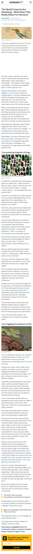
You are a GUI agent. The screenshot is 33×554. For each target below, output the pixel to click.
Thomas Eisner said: (15, 506)
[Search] (31, 2)
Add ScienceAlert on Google (12, 24)
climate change (9, 121)
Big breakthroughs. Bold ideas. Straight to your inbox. (18, 538)
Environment (5, 18)
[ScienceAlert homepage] (16, 2)
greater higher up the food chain (17, 455)
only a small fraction (15, 442)
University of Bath (13, 524)
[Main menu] (2, 2)
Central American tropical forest (12, 474)
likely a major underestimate (17, 186)
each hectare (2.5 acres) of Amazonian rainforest (15, 289)
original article (19, 531)
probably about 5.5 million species (14, 51)
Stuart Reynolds (6, 521)
